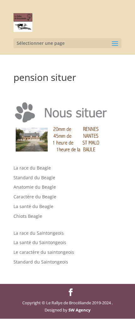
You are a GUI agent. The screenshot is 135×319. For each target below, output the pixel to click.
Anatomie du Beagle (35, 187)
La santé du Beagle (33, 206)
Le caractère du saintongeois (44, 252)
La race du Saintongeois (39, 233)
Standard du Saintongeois (41, 262)
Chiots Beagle (28, 216)
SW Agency (79, 310)
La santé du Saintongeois (40, 242)
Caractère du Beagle (35, 197)
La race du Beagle (32, 168)
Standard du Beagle (34, 177)
